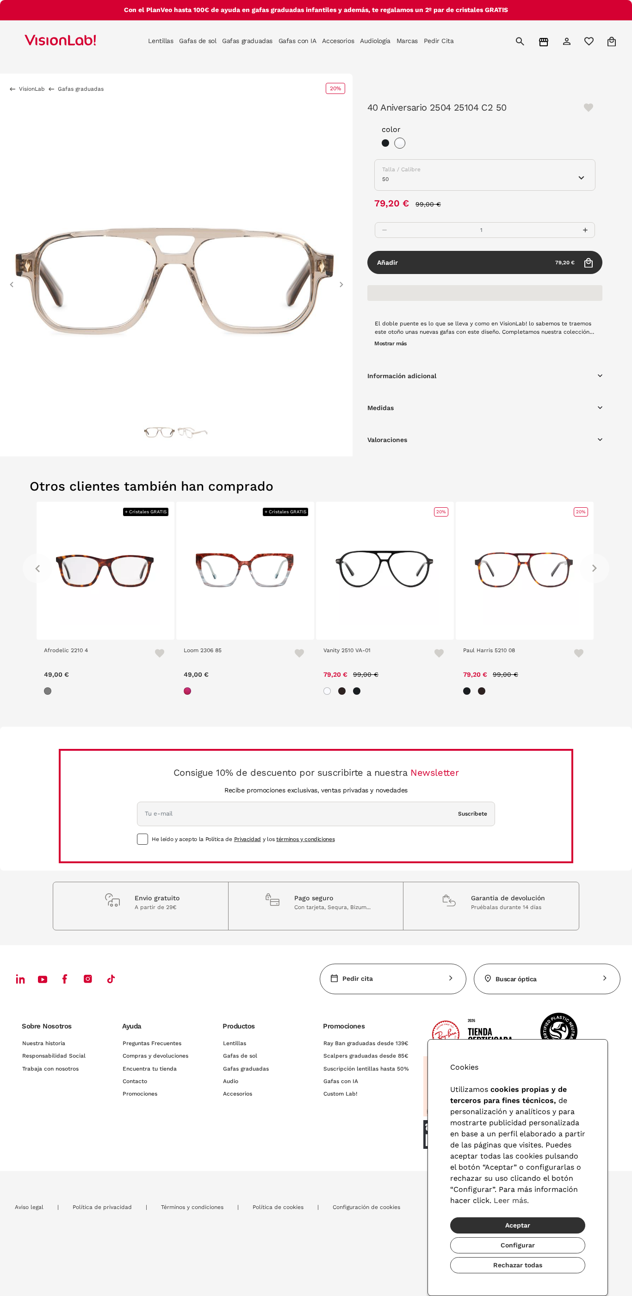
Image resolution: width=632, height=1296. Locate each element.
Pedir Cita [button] (439, 40)
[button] (11, 280)
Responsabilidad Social (54, 1056)
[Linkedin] (20, 978)
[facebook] (64, 978)
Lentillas (234, 1043)
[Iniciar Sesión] (568, 41)
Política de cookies (278, 1207)
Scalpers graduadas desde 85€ (365, 1056)
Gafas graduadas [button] (247, 40)
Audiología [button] (375, 40)
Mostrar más (390, 343)
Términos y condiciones (192, 1207)
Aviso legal (29, 1207)
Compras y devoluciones (155, 1056)
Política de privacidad (102, 1207)
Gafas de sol (240, 1056)
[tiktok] (111, 978)
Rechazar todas (517, 1265)
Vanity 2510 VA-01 (347, 650)
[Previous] (37, 568)
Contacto (135, 1081)
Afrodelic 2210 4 (66, 650)
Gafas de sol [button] (197, 40)
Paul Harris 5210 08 (489, 650)
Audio (230, 1081)
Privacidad (247, 839)
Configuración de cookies (366, 1207)
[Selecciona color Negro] (388, 144)
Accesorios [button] (338, 40)
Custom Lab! (340, 1093)
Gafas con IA (340, 1081)
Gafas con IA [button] (297, 40)
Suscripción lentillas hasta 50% (366, 1068)
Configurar (518, 1245)
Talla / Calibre (401, 169)
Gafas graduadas (246, 1068)
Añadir (476, 262)
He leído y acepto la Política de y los (243, 839)
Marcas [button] (407, 40)
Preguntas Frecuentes (152, 1043)
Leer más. (511, 1200)
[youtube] (87, 978)
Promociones (140, 1093)
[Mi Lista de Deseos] (590, 41)
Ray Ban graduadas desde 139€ (365, 1043)
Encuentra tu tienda (150, 1068)
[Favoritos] (155, 653)
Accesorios (237, 1093)
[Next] (594, 568)
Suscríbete (472, 813)
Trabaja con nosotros (50, 1068)
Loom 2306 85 (203, 650)
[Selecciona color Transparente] (402, 144)
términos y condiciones (305, 839)
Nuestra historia (43, 1043)
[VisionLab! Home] (76, 41)
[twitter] (42, 978)
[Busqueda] (521, 41)
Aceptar (517, 1225)
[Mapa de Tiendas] (544, 41)
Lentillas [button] (160, 40)
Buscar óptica (516, 979)
